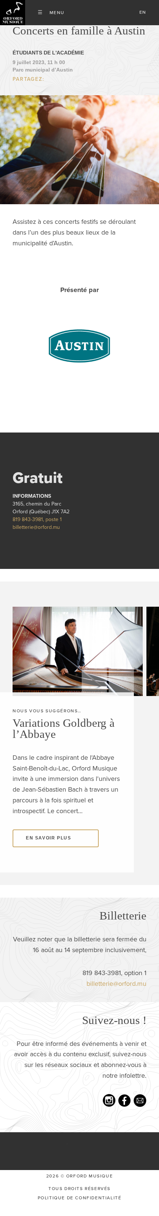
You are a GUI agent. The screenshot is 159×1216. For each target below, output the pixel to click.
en (142, 12)
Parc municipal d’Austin (43, 81)
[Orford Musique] (12, 12)
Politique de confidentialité (80, 1209)
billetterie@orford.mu (36, 539)
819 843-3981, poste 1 (37, 531)
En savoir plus (48, 849)
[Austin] (79, 356)
